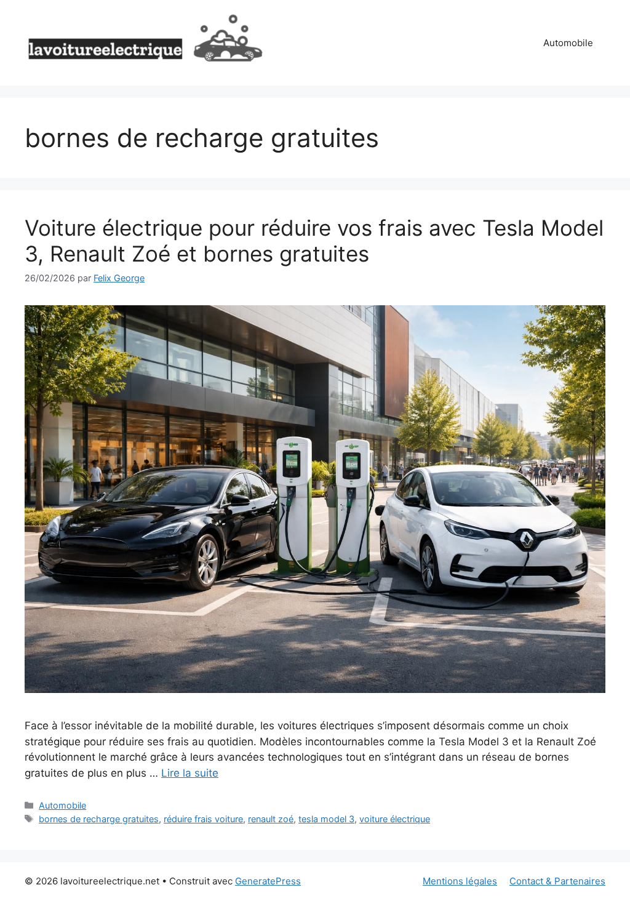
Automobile (568, 43)
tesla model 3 (326, 819)
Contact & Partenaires (557, 881)
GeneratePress (268, 881)
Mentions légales (460, 881)
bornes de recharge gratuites (99, 819)
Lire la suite (189, 773)
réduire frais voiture (203, 819)
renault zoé (270, 819)
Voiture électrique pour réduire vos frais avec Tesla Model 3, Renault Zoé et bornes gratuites (314, 240)
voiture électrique (394, 819)
